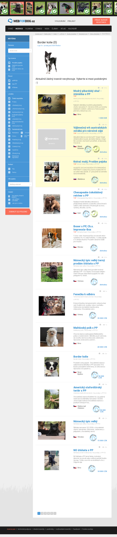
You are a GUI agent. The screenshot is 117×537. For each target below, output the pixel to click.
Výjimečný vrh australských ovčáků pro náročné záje (90, 129)
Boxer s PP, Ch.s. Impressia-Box (83, 228)
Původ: (10, 76)
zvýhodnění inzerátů (63, 529)
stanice (38, 29)
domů (10, 29)
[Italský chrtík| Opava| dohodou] (108, 8)
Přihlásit (71, 21)
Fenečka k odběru (84, 294)
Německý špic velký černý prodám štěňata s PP (89, 262)
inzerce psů (11, 529)
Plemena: (11, 45)
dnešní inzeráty (38, 529)
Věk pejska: (12, 179)
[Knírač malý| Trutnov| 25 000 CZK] (29, 8)
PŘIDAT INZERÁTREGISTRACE (101, 21)
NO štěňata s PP (83, 450)
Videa (47, 29)
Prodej (55, 34)
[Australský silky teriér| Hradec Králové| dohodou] (40, 8)
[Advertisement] (92, 59)
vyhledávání (60, 21)
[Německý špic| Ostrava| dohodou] (17, 8)
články (55, 29)
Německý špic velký (85, 421)
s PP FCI (62, 34)
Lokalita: (11, 94)
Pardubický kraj (83, 34)
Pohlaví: (10, 164)
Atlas (63, 29)
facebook (76, 529)
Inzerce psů (38, 34)
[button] (20, 51)
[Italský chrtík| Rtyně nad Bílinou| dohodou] (67, 8)
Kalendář (72, 29)
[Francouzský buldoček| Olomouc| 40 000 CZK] (96, 8)
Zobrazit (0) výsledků (18, 212)
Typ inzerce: (12, 58)
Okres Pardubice (95, 34)
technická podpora (24, 529)
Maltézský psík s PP (85, 327)
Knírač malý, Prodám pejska (90, 161)
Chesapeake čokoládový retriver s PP (87, 194)
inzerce (19, 29)
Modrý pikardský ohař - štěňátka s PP (87, 92)
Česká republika (71, 34)
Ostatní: (10, 192)
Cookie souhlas (87, 529)
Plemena (29, 29)
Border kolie (47, 34)
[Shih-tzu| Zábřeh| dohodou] (52, 8)
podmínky (50, 529)
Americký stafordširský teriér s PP (87, 389)
